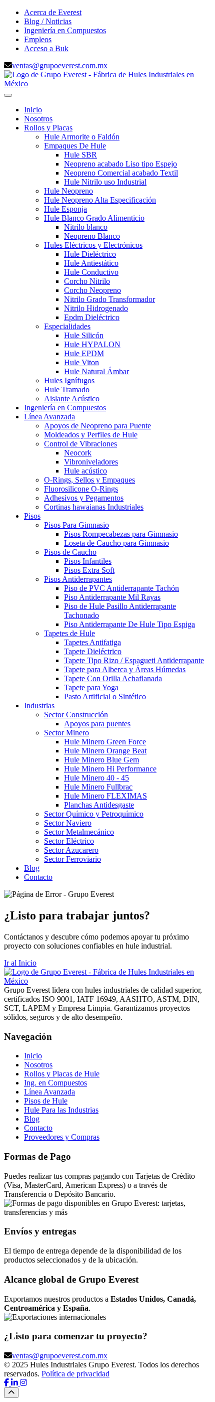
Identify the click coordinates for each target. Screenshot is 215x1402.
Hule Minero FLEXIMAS (105, 796)
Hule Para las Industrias (61, 1110)
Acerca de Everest (53, 12)
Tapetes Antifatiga (92, 642)
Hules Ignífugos (69, 380)
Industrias (39, 705)
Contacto (38, 877)
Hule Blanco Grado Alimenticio (94, 218)
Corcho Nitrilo (87, 281)
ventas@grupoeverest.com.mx (60, 65)
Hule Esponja (65, 209)
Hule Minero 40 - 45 (96, 777)
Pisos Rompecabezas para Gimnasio (121, 534)
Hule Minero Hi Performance (110, 768)
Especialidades (67, 326)
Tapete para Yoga (91, 687)
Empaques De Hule (75, 145)
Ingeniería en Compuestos (65, 30)
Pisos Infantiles (88, 561)
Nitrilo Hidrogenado (96, 308)
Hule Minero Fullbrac (98, 787)
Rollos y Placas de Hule (62, 1073)
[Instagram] (23, 1382)
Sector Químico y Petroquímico (94, 814)
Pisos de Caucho (70, 552)
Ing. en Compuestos (55, 1082)
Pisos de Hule (46, 1101)
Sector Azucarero (71, 850)
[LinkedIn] (15, 1382)
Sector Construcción (76, 714)
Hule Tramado (67, 389)
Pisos (32, 516)
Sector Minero (66, 732)
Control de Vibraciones (80, 443)
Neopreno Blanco (92, 236)
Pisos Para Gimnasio (76, 525)
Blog (32, 868)
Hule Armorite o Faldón (82, 136)
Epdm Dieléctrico (92, 317)
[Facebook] (7, 1382)
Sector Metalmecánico (79, 832)
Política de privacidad (76, 1373)
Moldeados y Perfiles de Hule (91, 434)
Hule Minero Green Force (105, 741)
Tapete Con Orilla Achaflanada (113, 678)
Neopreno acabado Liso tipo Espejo (120, 164)
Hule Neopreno (68, 191)
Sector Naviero (68, 823)
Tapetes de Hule (69, 633)
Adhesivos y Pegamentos (84, 498)
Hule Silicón (84, 335)
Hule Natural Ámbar (96, 371)
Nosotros (38, 118)
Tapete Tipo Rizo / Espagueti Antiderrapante (134, 660)
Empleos (38, 39)
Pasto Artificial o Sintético (105, 696)
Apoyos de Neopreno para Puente (97, 425)
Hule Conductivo (91, 272)
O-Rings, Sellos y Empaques (89, 480)
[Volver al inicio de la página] (11, 1392)
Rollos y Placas (48, 127)
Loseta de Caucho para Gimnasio (116, 543)
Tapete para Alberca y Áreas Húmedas (125, 669)
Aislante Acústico (72, 398)
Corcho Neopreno (92, 290)
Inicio (33, 109)
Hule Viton (81, 362)
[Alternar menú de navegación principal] (8, 95)
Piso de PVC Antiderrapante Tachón (121, 588)
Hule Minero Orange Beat (105, 750)
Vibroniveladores (91, 461)
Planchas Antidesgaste (99, 805)
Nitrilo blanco (86, 227)
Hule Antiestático (91, 263)
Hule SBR (80, 154)
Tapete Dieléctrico (93, 651)
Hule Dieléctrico (90, 254)
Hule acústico (85, 470)
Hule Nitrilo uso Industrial (105, 182)
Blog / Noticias (48, 21)
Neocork (78, 452)
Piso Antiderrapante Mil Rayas (112, 597)
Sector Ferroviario (72, 859)
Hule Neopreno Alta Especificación (100, 200)
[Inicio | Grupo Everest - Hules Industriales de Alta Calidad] (107, 83)
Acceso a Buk (46, 48)
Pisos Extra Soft (89, 570)
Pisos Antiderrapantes (78, 579)
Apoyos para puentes (97, 723)
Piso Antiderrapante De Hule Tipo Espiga (129, 624)
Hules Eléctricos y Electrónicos (93, 245)
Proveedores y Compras (62, 1137)
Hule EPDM (84, 353)
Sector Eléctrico (69, 841)
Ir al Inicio (20, 963)
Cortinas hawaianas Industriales (94, 507)
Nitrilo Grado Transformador (109, 299)
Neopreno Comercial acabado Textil (121, 173)
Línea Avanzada (49, 416)
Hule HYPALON (92, 344)
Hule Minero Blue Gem (101, 759)
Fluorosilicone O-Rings (81, 489)
